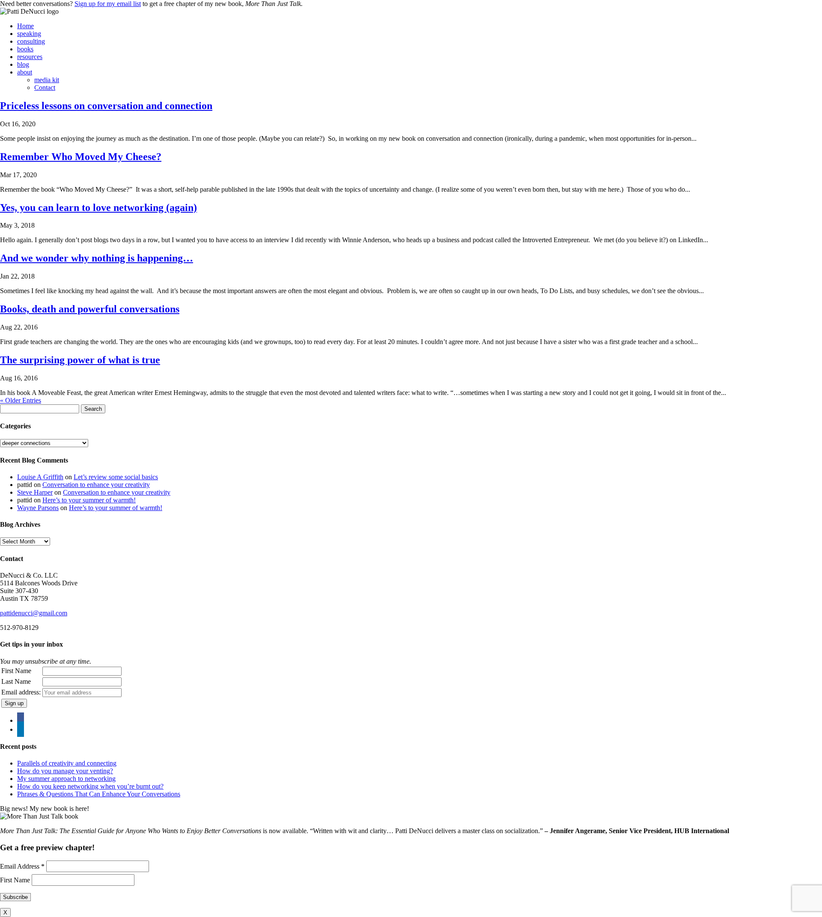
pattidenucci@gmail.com (33, 613)
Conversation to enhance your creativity (96, 484)
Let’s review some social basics (116, 477)
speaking (29, 33)
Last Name (16, 681)
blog (23, 64)
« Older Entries (20, 400)
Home (25, 26)
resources (29, 56)
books (25, 49)
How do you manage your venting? (65, 771)
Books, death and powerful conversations (89, 309)
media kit (46, 79)
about (24, 72)
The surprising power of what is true (80, 359)
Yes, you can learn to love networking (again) (98, 207)
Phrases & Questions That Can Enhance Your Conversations (98, 794)
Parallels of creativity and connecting (66, 763)
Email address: (21, 692)
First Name (16, 670)
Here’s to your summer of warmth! (89, 500)
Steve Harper (35, 492)
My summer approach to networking (66, 778)
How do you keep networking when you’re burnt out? (90, 786)
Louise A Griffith (40, 477)
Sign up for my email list (107, 3)
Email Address (22, 866)
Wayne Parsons (38, 507)
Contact (44, 87)
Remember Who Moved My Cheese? (80, 156)
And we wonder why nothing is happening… (96, 258)
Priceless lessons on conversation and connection (106, 105)
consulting (31, 41)
